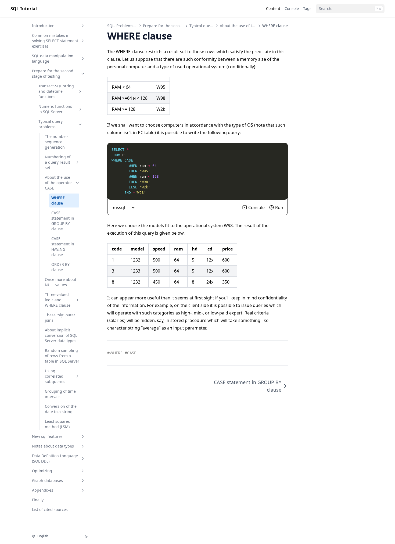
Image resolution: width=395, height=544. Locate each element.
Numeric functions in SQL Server (55, 109)
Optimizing (42, 470)
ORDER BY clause (60, 267)
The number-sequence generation (57, 142)
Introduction (43, 25)
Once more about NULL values (60, 282)
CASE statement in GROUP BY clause (62, 220)
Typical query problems (50, 124)
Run (279, 207)
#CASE (130, 352)
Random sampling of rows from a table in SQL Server (62, 356)
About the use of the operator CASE (58, 183)
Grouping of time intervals (60, 394)
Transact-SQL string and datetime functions (56, 91)
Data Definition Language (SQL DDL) (55, 458)
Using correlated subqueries (55, 376)
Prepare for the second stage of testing (52, 73)
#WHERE (115, 352)
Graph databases (47, 480)
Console (256, 207)
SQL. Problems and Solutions (133, 25)
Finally (38, 499)
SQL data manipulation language (52, 58)
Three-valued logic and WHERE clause (57, 300)
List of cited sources (50, 509)
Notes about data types (53, 446)
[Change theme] (86, 536)
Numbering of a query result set (57, 162)
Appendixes (42, 490)
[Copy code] (281, 150)
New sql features (47, 436)
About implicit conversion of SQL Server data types (61, 335)
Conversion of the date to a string (61, 409)
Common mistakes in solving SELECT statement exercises (55, 41)
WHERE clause (58, 200)
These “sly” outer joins (60, 317)
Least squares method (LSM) (57, 424)
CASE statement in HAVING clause (62, 246)
